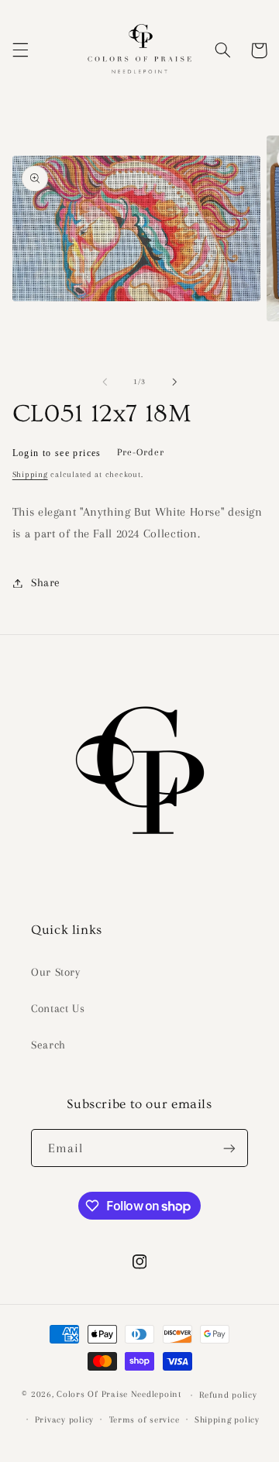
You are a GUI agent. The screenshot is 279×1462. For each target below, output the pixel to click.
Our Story (56, 972)
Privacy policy (64, 1420)
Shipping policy (227, 1420)
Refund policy (228, 1395)
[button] (20, 50)
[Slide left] (105, 382)
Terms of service (144, 1420)
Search (48, 1044)
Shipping (30, 474)
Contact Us (57, 1008)
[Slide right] (174, 382)
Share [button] (45, 582)
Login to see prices (57, 453)
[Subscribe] (229, 1148)
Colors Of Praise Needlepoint (119, 1395)
